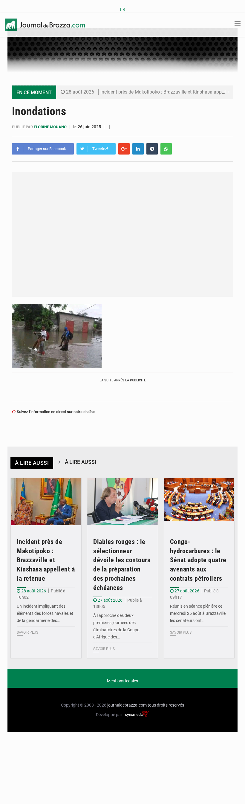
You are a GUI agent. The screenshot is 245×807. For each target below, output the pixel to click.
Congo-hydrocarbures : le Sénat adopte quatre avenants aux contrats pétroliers (198, 560)
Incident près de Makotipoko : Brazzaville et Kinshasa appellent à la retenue (46, 560)
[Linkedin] (138, 149)
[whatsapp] (166, 149)
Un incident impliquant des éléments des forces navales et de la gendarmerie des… (45, 613)
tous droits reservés (166, 705)
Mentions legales (122, 680)
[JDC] (45, 24)
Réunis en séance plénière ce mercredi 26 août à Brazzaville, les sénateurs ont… (198, 613)
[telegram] (152, 149)
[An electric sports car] (46, 501)
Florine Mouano (51, 127)
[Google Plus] (124, 149)
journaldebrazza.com (127, 705)
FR (122, 9)
